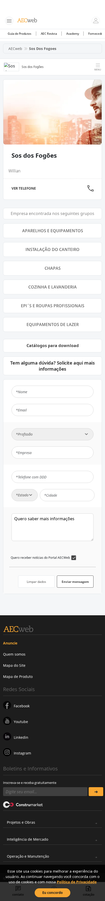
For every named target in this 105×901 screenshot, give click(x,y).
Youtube (21, 721)
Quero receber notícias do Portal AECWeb (40, 557)
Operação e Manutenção (28, 856)
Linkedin (21, 737)
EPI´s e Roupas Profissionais (52, 306)
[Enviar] (96, 791)
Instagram (22, 753)
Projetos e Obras (21, 822)
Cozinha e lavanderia (52, 287)
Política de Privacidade (77, 881)
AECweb (15, 48)
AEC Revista (49, 33)
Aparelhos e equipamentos (52, 230)
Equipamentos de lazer (53, 324)
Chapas (53, 268)
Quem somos (14, 654)
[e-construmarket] (23, 804)
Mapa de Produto (18, 676)
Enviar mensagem (75, 582)
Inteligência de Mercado (27, 839)
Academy (72, 33)
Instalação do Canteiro (52, 249)
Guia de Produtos (19, 33)
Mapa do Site (14, 665)
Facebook (22, 706)
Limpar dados (36, 582)
